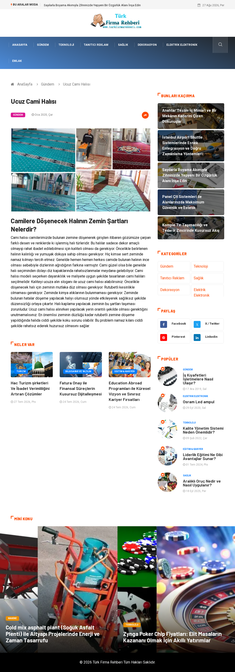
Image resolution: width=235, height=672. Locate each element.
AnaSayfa (19, 44)
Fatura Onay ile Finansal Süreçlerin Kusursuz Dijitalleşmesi (81, 388)
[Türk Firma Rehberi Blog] (117, 22)
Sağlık (123, 44)
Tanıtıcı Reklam (96, 44)
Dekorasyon (147, 44)
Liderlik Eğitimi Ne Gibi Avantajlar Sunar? (203, 456)
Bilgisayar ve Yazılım (78, 371)
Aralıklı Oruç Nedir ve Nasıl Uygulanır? (202, 482)
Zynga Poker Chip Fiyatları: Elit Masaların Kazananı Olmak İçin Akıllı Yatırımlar (172, 636)
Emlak (17, 61)
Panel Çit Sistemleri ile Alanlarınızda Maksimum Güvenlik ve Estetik (87, 5)
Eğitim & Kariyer (125, 371)
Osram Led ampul (198, 401)
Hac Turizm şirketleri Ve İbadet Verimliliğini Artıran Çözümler (30, 388)
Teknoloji (66, 44)
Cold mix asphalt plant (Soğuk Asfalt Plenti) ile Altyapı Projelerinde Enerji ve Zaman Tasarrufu (53, 633)
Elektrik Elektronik (181, 44)
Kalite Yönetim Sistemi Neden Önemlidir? (203, 430)
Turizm (21, 371)
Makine (12, 618)
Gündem (43, 44)
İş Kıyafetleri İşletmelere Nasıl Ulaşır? (198, 378)
